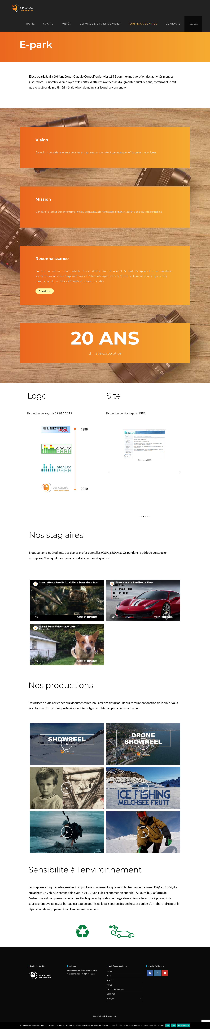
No (173, 1025)
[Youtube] (165, 973)
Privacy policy (183, 1025)
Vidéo (109, 985)
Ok (168, 1025)
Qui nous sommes (115, 989)
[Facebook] (150, 973)
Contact (111, 994)
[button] (108, 471)
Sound (110, 980)
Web (109, 976)
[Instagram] (157, 973)
